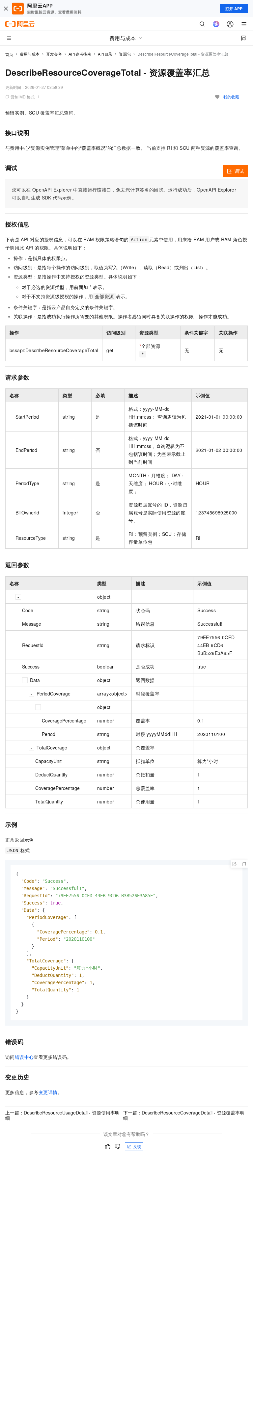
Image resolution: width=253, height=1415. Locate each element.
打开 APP (233, 9)
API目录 (105, 54)
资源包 (125, 54)
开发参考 (54, 54)
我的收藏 (231, 96)
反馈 (137, 1146)
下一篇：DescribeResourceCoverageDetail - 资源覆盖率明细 (183, 1115)
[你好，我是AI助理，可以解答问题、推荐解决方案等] (216, 24)
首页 (9, 54)
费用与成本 (30, 54)
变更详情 (48, 1092)
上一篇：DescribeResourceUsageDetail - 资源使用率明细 (62, 1115)
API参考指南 (80, 54)
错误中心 (24, 1057)
